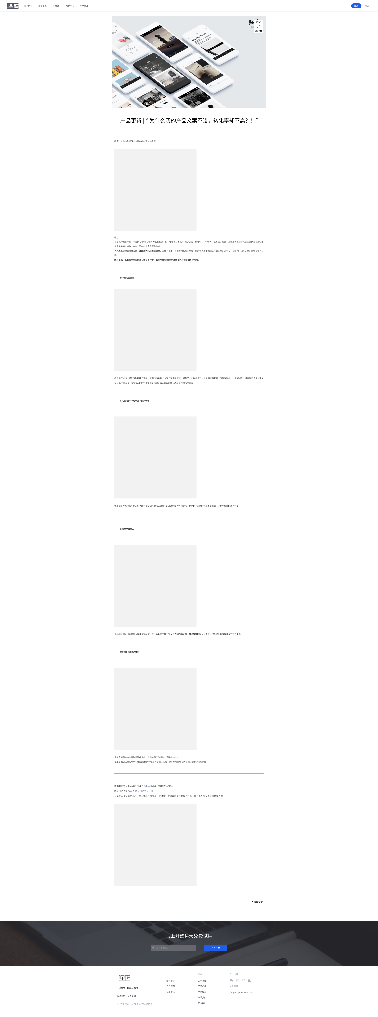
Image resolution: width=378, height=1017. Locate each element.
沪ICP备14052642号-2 (141, 1004)
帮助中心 (170, 992)
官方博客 (170, 986)
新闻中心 (170, 980)
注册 (356, 5)
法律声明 (131, 996)
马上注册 (147, 785)
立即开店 (215, 948)
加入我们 (202, 1003)
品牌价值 (202, 986)
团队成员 (202, 992)
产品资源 (84, 6)
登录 (367, 5)
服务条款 (121, 996)
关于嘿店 (202, 980)
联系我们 (202, 997)
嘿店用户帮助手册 (144, 791)
